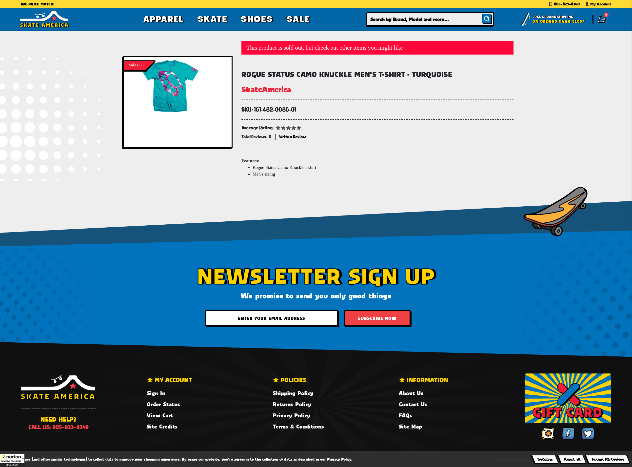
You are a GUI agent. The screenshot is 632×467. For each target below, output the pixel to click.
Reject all (572, 459)
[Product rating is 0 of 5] (288, 127)
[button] (12, 460)
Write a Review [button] (292, 136)
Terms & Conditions (298, 426)
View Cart (160, 415)
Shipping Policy (293, 393)
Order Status (163, 404)
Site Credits (162, 426)
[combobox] (430, 19)
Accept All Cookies (607, 459)
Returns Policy (292, 404)
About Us (411, 393)
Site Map (410, 426)
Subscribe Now (377, 318)
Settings (544, 459)
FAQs (405, 415)
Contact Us (413, 404)
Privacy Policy (291, 415)
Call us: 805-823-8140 (58, 427)
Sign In (156, 393)
